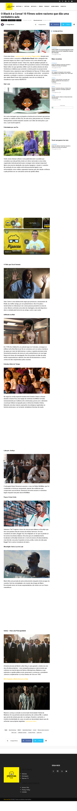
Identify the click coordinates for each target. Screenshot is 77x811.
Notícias (18, 6)
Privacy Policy (26, 790)
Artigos (33, 6)
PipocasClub (7, 799)
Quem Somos (55, 6)
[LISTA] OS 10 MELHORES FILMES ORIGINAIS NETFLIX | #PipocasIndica (26, 232)
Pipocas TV (25, 778)
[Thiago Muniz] (2, 24)
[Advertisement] (62, 163)
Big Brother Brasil (27, 730)
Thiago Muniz (10, 24)
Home (12, 6)
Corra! (34, 730)
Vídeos (41, 6)
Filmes (19, 20)
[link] (7, 232)
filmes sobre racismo (43, 730)
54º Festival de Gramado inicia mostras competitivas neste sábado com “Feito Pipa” (62, 73)
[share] (46, 231)
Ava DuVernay (12, 730)
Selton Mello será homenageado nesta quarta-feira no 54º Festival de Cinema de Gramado (62, 51)
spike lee (39, 732)
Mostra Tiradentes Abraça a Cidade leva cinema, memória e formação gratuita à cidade (61, 89)
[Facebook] (62, 1)
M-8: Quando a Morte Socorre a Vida (16, 679)
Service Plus (25, 787)
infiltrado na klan (22, 732)
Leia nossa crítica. (31, 721)
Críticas (26, 6)
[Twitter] (68, 1)
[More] (74, 24)
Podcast (46, 6)
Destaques (11, 20)
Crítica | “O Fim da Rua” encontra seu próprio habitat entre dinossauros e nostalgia (60, 81)
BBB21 (19, 730)
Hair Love (14, 732)
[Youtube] (71, 1)
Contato (63, 6)
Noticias (24, 774)
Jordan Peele (31, 732)
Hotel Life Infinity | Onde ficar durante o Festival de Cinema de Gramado (61, 65)
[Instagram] (65, 1)
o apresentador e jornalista (27, 56)
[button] (59, 1)
